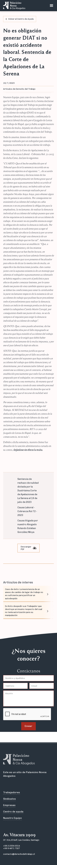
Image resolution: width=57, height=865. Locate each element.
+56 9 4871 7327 (11, 848)
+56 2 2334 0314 (11, 846)
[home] (13, 5)
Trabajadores (11, 792)
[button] (51, 5)
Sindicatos (9, 798)
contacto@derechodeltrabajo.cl (19, 854)
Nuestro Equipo (12, 817)
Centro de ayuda (13, 811)
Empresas (9, 805)
